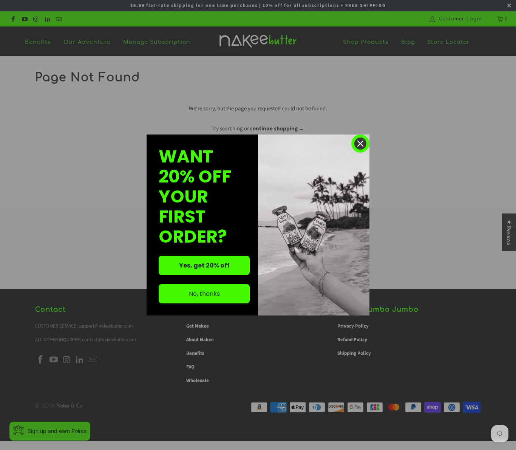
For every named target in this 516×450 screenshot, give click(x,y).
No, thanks (204, 293)
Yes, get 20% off (204, 265)
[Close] (360, 144)
